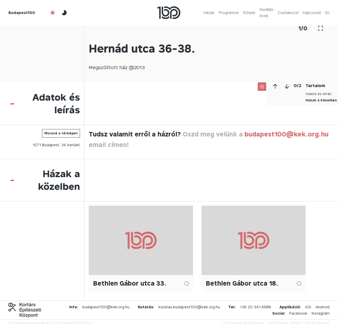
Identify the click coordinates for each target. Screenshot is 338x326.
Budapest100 (21, 12)
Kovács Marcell (318, 323)
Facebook (298, 313)
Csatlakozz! (288, 12)
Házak (208, 12)
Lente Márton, (278, 323)
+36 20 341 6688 (255, 307)
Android (323, 307)
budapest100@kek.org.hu (286, 134)
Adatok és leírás (318, 94)
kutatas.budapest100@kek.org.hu (189, 307)
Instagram (321, 313)
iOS (308, 307)
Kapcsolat (312, 12)
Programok (229, 12)
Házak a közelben (321, 100)
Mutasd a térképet (61, 133)
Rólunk (249, 12)
